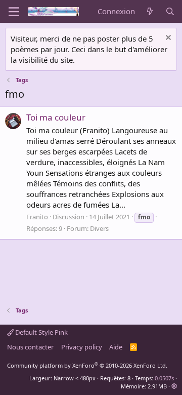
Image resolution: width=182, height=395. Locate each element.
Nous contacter (30, 346)
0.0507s (164, 378)
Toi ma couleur (55, 117)
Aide (115, 346)
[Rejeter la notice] (167, 38)
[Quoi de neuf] (150, 11)
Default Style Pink (41, 332)
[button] (174, 386)
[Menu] (14, 12)
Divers (99, 228)
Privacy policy (81, 346)
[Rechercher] (170, 11)
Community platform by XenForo (87, 365)
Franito (37, 216)
